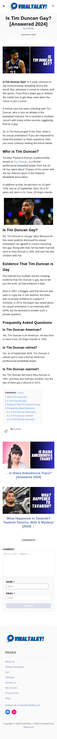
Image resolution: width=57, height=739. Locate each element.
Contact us (10, 682)
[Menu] (4, 6)
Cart (7, 672)
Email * (10, 593)
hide (20, 392)
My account (11, 687)
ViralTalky (30, 28)
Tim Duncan (20, 161)
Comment (9, 549)
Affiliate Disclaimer (14, 666)
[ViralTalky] (28, 6)
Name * (10, 581)
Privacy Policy (12, 693)
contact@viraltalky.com (28, 705)
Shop (7, 698)
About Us (10, 661)
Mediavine (28, 727)
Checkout (10, 677)
